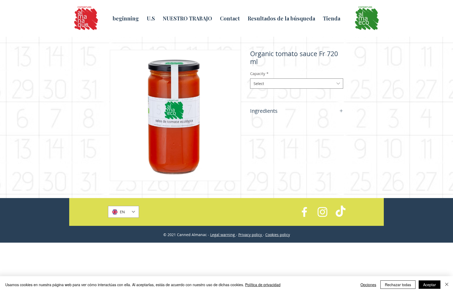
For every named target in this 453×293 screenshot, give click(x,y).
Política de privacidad (263, 284)
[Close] (447, 284)
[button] (187, 18)
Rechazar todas (398, 284)
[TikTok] (340, 212)
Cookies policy (277, 234)
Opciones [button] (368, 284)
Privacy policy (250, 234)
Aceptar (429, 284)
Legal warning (223, 234)
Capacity (259, 73)
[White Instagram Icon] (322, 212)
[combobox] (296, 83)
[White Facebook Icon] (304, 212)
